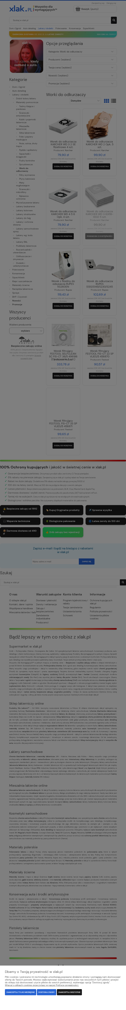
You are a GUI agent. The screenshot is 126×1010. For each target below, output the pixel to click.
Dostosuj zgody (46, 992)
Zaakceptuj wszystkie (69, 992)
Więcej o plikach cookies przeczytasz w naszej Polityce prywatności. (42, 985)
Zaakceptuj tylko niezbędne (20, 992)
